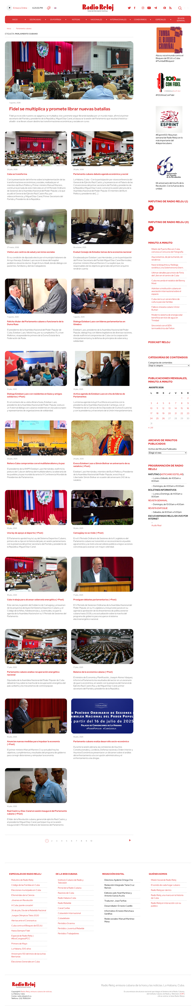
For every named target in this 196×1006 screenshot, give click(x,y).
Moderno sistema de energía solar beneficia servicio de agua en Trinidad (167, 317)
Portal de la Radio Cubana (69, 887)
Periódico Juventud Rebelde (71, 928)
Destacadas (35, 19)
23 (188, 413)
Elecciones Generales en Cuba (25, 961)
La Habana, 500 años (21, 948)
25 (157, 418)
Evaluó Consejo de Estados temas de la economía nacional (102, 252)
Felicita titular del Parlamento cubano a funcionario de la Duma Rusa (35, 323)
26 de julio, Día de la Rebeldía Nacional (28, 910)
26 (163, 418)
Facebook (134, 8)
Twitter (129, 8)
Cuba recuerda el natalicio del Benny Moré (168, 282)
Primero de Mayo (19, 943)
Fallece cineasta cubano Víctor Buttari (165, 308)
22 (182, 413)
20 (169, 413)
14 (176, 408)
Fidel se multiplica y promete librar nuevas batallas (59, 109)
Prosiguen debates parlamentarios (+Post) (95, 599)
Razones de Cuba (66, 893)
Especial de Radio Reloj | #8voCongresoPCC (22, 937)
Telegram (155, 8)
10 (91, 841)
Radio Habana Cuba (67, 898)
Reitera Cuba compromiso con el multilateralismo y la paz (36, 463)
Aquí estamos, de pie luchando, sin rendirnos (167, 258)
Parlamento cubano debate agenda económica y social (100, 174)
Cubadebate (64, 918)
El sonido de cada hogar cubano (165, 885)
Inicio (15, 19)
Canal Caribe (64, 908)
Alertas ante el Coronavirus (23, 920)
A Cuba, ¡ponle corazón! (22, 905)
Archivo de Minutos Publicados (162, 449)
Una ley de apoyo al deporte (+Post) (25, 532)
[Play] (151, 208)
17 (151, 413)
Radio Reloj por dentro (161, 890)
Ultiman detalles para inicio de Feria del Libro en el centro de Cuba (167, 274)
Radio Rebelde (64, 903)
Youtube (149, 8)
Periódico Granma (66, 923)
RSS (170, 8)
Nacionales (96, 19)
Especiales (161, 19)
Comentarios (140, 19)
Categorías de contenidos (160, 362)
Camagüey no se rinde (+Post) (88, 532)
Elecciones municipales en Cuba (26, 890)
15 (182, 408)
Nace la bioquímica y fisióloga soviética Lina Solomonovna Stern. (167, 266)
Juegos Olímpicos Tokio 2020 (25, 915)
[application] (151, 208)
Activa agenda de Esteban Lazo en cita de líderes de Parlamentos (99, 395)
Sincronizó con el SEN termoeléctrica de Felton (163, 327)
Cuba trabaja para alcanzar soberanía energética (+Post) (35, 599)
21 (176, 413)
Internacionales (118, 19)
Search (179, 8)
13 (169, 408)
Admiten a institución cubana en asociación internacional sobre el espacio (166, 291)
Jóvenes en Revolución (22, 900)
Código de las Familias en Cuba (25, 885)
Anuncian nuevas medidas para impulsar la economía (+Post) (33, 743)
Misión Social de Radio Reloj (163, 880)
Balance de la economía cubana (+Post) (93, 672)
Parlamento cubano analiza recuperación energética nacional (33, 673)
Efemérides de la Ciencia (22, 895)
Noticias (76, 19)
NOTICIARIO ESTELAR (172, 474)
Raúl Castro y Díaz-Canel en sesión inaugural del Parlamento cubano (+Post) (37, 812)
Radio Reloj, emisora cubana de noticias (36, 991)
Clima (49, 8)
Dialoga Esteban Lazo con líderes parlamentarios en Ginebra (99, 323)
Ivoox (164, 8)
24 (151, 418)
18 (157, 413)
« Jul (150, 427)
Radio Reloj (98, 8)
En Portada (55, 19)
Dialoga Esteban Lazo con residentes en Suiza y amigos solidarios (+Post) (34, 395)
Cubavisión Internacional (69, 913)
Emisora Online (20, 8)
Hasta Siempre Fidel (20, 930)
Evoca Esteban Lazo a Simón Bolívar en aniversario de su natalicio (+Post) (101, 465)
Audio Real (156, 525)
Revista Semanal (181, 19)
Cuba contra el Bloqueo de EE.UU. (27, 925)
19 (163, 413)
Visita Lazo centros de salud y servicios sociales (31, 252)
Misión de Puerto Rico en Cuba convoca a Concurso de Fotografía (167, 250)
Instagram (143, 8)
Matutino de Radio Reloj (22, 880)
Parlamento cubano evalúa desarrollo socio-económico (101, 741)
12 (163, 408)
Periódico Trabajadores (68, 933)
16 (188, 408)
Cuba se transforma (17, 174)
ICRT (182, 994)
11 (157, 408)
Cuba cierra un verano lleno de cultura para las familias (165, 300)
